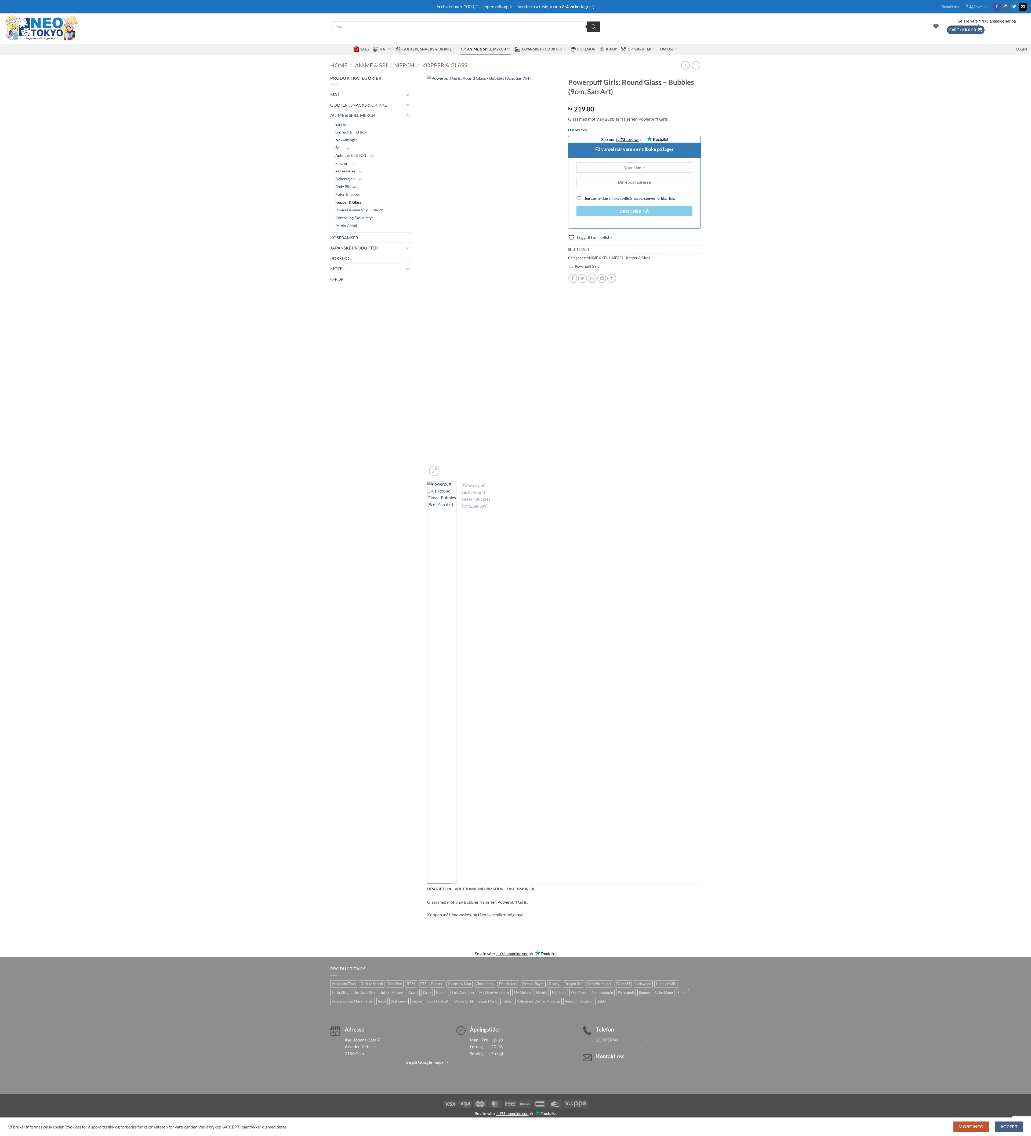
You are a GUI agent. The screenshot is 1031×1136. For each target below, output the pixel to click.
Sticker (417, 1001)
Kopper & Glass (444, 65)
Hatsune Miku (667, 984)
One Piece (579, 992)
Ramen (644, 992)
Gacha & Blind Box (350, 132)
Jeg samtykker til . (629, 198)
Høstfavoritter (364, 992)
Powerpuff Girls (587, 266)
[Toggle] (407, 94)
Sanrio (340, 124)
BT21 (411, 984)
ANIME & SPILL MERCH (486, 49)
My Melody (522, 992)
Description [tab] (439, 889)
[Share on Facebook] (572, 278)
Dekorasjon (345, 178)
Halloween (643, 984)
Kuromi (441, 992)
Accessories (345, 171)
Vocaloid (585, 1001)
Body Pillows (346, 186)
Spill (339, 147)
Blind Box (395, 984)
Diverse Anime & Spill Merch (359, 210)
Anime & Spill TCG (350, 155)
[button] (966, 30)
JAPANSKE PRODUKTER (541, 49)
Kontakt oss (950, 7)
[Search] (593, 26)
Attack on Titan (344, 984)
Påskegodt (626, 992)
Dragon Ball (573, 984)
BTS (423, 984)
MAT (383, 49)
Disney (554, 984)
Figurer (341, 163)
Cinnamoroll (485, 984)
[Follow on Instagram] (1006, 7)
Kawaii (413, 992)
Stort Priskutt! (438, 1001)
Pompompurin (602, 992)
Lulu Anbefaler (463, 992)
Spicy (382, 1001)
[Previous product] (696, 65)
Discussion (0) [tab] (520, 889)
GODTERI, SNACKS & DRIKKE (427, 49)
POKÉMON (586, 49)
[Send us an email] (1023, 7)
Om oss (667, 49)
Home (338, 65)
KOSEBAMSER (344, 237)
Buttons (437, 984)
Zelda (601, 1001)
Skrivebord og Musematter (352, 1001)
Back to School (372, 984)
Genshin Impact (599, 984)
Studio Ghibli (346, 225)
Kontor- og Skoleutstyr (354, 217)
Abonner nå (634, 211)
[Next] (550, 276)
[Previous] (436, 276)
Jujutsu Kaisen (391, 992)
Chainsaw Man (459, 984)
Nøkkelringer (346, 140)
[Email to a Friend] (592, 278)
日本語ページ (975, 7)
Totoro (507, 1001)
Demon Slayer (533, 984)
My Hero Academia (494, 992)
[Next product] (685, 65)
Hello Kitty (340, 992)
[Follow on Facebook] (997, 7)
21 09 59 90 (607, 1039)
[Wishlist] (936, 26)
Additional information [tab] (479, 889)
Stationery (399, 1001)
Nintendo (559, 992)
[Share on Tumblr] (611, 278)
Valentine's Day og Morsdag (538, 1001)
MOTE (336, 268)
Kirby (427, 992)
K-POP (611, 49)
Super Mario (487, 1001)
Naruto (541, 992)
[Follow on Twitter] (1014, 7)
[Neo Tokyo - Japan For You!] (41, 28)
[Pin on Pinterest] (601, 278)
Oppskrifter (640, 49)
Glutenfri (623, 984)
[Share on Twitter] (582, 278)
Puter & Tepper (347, 194)
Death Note (508, 984)
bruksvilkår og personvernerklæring (643, 198)
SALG (364, 49)
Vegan (570, 1001)
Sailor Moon (664, 992)
